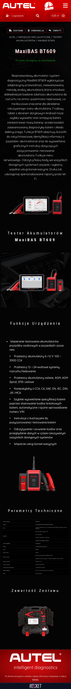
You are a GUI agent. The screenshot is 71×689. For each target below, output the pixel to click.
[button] (14, 15)
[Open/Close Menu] (65, 6)
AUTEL (12, 37)
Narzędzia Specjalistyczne (34, 37)
